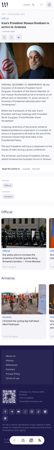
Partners (10, 369)
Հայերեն (26, 168)
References (12, 364)
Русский (36, 168)
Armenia (8, 196)
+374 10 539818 (26, 398)
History (9, 360)
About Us (11, 356)
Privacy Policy (13, 373)
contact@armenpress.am (30, 401)
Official (7, 185)
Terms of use (12, 378)
